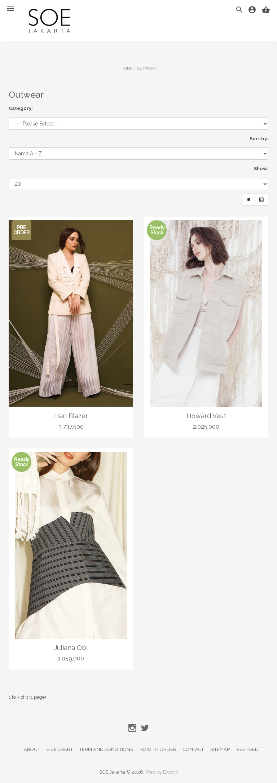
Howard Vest (206, 416)
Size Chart (60, 749)
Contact (193, 749)
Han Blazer (71, 416)
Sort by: (259, 138)
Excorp (170, 772)
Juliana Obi (71, 647)
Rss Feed (247, 749)
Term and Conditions (106, 749)
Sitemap (220, 749)
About (32, 749)
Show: (261, 168)
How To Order (158, 749)
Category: (21, 108)
